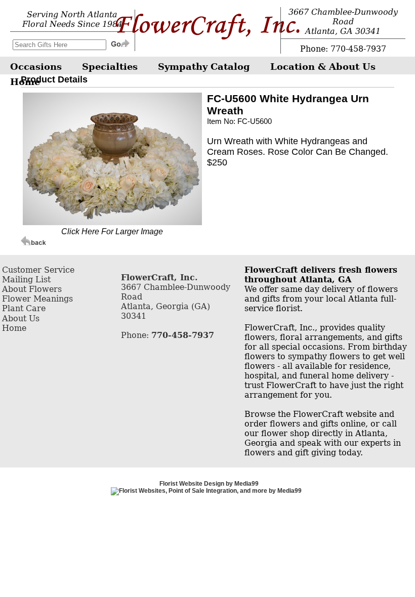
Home (14, 328)
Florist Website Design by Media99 (209, 483)
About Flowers (32, 289)
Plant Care (24, 308)
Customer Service (38, 270)
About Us (20, 318)
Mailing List (26, 279)
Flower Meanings (37, 299)
